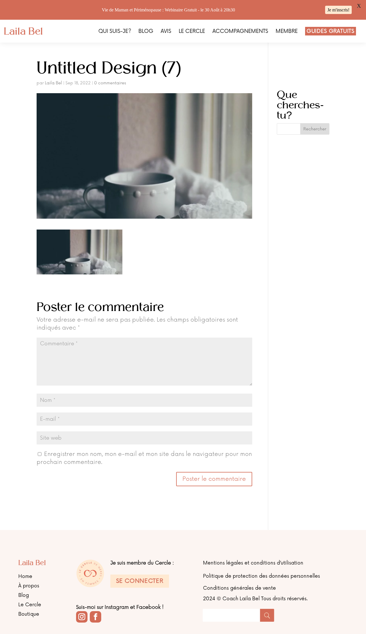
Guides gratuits (331, 31)
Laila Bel (53, 83)
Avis (166, 31)
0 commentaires (110, 83)
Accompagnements (240, 31)
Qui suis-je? (114, 31)
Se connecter (140, 581)
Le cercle (192, 31)
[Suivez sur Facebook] (95, 617)
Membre (287, 31)
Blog (145, 31)
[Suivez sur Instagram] (81, 617)
